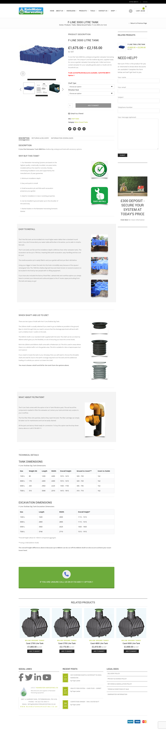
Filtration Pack (73, 90)
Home (52, 11)
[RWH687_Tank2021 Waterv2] (54, 88)
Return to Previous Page (139, 23)
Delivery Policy (114, 673)
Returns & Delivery (40, 138)
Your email (122, 87)
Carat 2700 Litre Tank (34, 643)
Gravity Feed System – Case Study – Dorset (85, 688)
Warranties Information (117, 694)
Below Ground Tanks (84, 25)
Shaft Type (72, 83)
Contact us (103, 11)
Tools (92, 11)
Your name (122, 77)
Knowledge (71, 11)
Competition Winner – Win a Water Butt (84, 702)
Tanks (74, 25)
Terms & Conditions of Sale (118, 689)
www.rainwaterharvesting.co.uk (39, 707)
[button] (29, 79)
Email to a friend (77, 113)
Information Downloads (62, 138)
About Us (59, 11)
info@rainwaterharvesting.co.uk (42, 704)
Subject (120, 97)
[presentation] (20, 56)
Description (24, 138)
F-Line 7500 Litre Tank (136, 44)
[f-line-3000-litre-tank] (29, 88)
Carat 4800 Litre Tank (99, 643)
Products (83, 11)
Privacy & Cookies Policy (117, 679)
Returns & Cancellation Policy (120, 684)
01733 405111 (133, 2)
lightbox (23, 73)
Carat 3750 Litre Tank (67, 643)
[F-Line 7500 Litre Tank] (122, 47)
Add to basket (93, 105)
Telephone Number (125, 107)
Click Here (124, 220)
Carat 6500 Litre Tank (131, 643)
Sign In (145, 2)
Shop (113, 11)
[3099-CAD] (41, 88)
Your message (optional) (127, 117)
